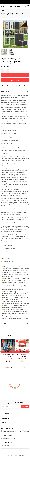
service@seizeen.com (9, 438)
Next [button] (27, 32)
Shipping (3, 323)
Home (2, 10)
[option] (15, 34)
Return (3, 327)
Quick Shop (8, 351)
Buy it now (15, 80)
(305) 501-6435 (7, 435)
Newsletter (15, 403)
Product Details (5, 91)
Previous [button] (3, 32)
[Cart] (27, 6)
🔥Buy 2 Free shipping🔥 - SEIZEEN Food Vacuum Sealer (22, 356)
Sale (3, 341)
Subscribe (25, 406)
